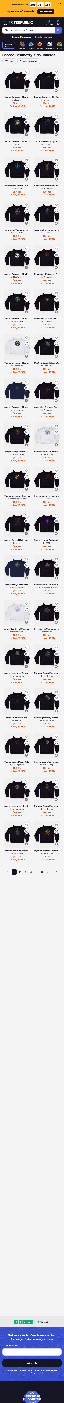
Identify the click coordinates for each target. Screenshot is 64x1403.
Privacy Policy (40, 1370)
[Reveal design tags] (26, 90)
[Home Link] (21, 22)
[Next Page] (55, 872)
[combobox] (28, 30)
